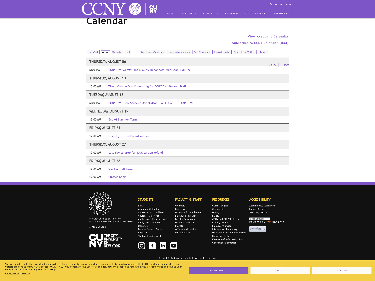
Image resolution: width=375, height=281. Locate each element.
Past (128, 52)
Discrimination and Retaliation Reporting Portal (229, 234)
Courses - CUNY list (148, 215)
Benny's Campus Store (150, 229)
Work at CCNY (182, 232)
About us (26, 273)
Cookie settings (218, 270)
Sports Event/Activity (244, 52)
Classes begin (117, 177)
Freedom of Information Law (227, 239)
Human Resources (184, 222)
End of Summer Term (122, 119)
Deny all (280, 270)
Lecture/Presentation (179, 52)
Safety (215, 215)
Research (231, 13)
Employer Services (222, 225)
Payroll (179, 225)
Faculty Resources (185, 219)
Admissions (210, 13)
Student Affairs (256, 13)
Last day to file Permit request (129, 136)
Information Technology (225, 229)
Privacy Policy (220, 222)
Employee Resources (186, 215)
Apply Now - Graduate (150, 222)
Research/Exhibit (222, 52)
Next (286, 65)
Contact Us (218, 209)
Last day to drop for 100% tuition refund (135, 152)
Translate (277, 222)
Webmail (180, 205)
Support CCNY (283, 13)
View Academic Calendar (268, 36)
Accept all (341, 270)
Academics (189, 13)
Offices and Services (186, 229)
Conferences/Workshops (153, 52)
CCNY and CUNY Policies (225, 219)
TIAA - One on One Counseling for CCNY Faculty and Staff (147, 86)
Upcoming (117, 52)
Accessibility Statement (262, 205)
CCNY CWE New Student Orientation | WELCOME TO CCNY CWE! (151, 103)
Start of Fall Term (120, 169)
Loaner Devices (257, 209)
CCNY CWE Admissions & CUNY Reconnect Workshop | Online (149, 70)
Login (289, 4)
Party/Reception (202, 52)
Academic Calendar (148, 209)
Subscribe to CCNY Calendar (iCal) (260, 43)
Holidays (263, 52)
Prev (273, 65)
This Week (93, 52)
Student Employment (149, 236)
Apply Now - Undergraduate (153, 219)
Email (141, 205)
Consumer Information (224, 242)
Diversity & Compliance (188, 212)
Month (105, 52)
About (170, 13)
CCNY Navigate (220, 205)
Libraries (143, 225)
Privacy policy (12, 273)
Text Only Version (258, 212)
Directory (180, 209)
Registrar (143, 232)
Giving (215, 212)
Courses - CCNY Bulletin (151, 212)
